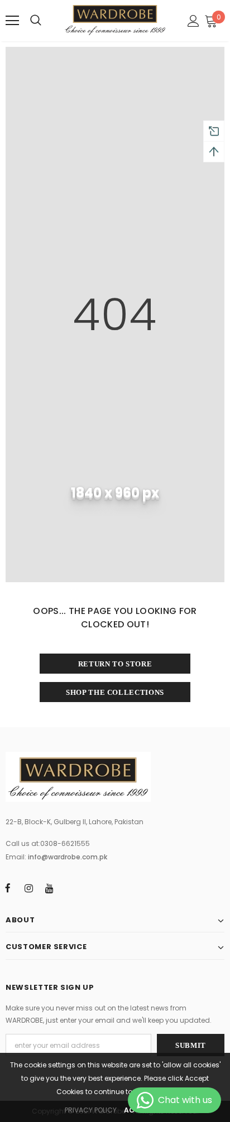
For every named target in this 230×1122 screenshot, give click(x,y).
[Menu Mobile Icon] (12, 20)
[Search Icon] (35, 20)
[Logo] (115, 20)
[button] (211, 21)
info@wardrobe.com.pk (67, 857)
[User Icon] (193, 21)
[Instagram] (28, 888)
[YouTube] (49, 888)
